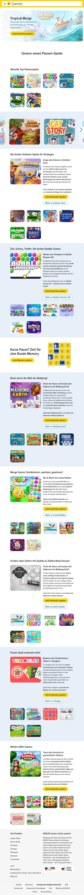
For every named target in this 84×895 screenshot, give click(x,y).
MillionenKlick (15, 869)
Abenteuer (14, 856)
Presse (34, 892)
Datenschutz (18, 888)
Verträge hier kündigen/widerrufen (49, 885)
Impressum (29, 885)
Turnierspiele (14, 859)
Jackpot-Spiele (15, 838)
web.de (8, 3)
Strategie (13, 849)
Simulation (14, 845)
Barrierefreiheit (46, 892)
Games (17, 3)
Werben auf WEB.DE (63, 888)
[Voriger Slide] (3, 130)
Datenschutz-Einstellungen (36, 888)
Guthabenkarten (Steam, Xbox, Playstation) (25, 873)
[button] (4, 3)
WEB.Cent (13, 876)
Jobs (50, 888)
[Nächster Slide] (81, 130)
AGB (66, 885)
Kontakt (19, 885)
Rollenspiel (14, 852)
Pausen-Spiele (15, 842)
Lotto (12, 866)
